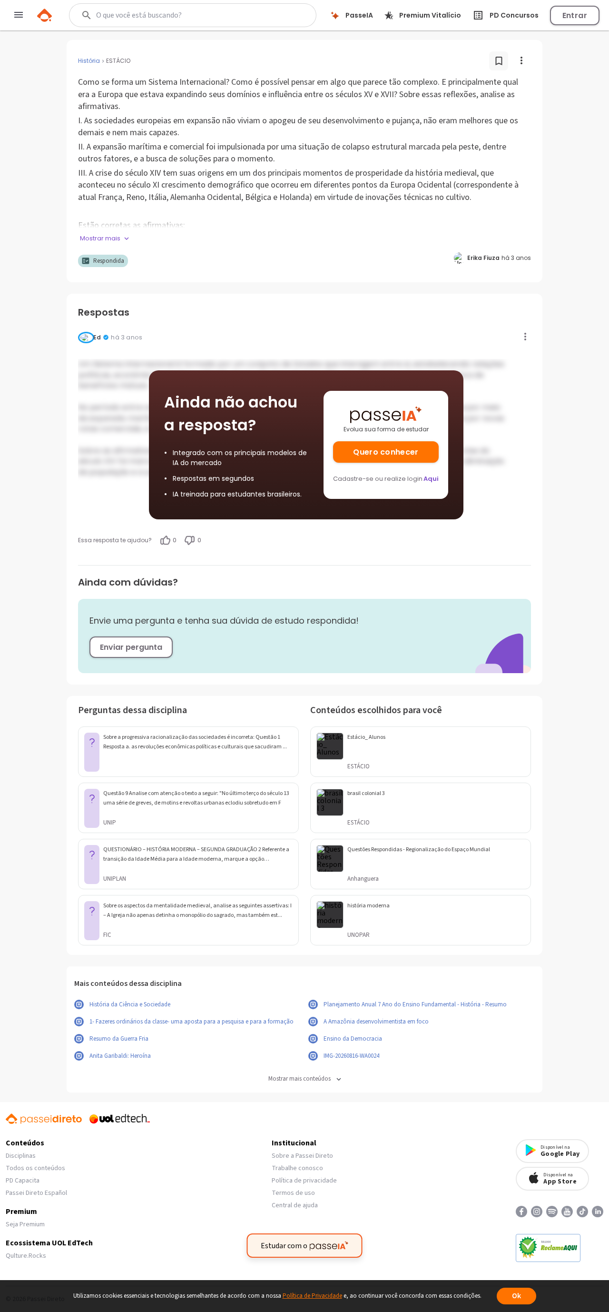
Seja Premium (25, 1224)
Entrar (574, 15)
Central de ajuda (295, 1205)
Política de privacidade (304, 1180)
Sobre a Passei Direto (302, 1156)
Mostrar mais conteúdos (299, 1079)
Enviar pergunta (131, 647)
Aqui (431, 478)
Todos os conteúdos (35, 1168)
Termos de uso (293, 1193)
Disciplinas (21, 1156)
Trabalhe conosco (297, 1168)
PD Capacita (22, 1180)
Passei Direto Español (36, 1193)
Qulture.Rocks (26, 1255)
